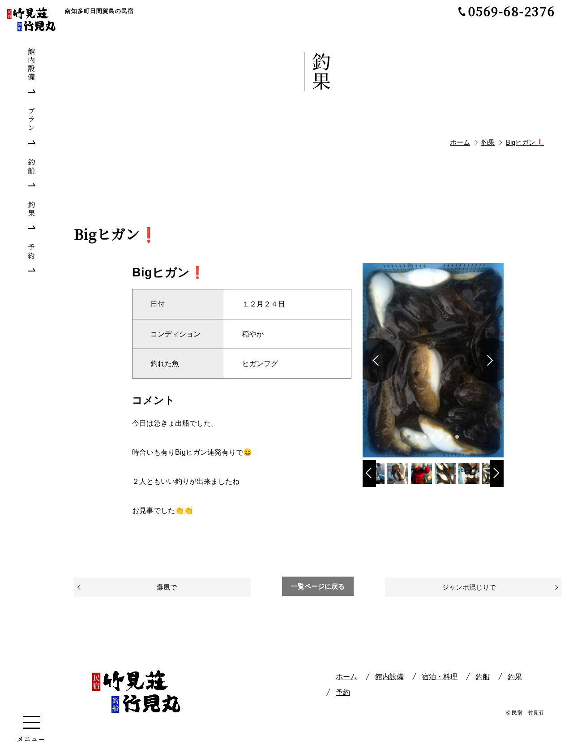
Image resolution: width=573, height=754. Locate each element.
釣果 (515, 677)
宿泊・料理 (440, 677)
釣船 (482, 677)
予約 (343, 692)
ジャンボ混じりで (469, 587)
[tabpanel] (433, 360)
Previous (369, 480)
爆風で (167, 587)
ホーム (346, 677)
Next (497, 480)
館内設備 (389, 677)
